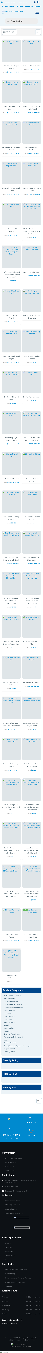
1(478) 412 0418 (11, 1135)
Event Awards (9, 1010)
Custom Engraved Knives (13, 1007)
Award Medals (9, 999)
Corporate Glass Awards (13, 1004)
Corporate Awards (11, 1002)
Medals (6, 1025)
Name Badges (9, 1028)
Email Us (31, 1122)
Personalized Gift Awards (13, 1037)
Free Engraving (9, 1016)
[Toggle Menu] (37, 13)
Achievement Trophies (12, 996)
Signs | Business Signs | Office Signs (17, 1046)
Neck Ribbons (9, 1031)
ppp (5, 1040)
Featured (7, 1013)
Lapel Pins (8, 1019)
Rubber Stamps (10, 1043)
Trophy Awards (10, 1049)
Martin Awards (9, 1022)
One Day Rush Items (12, 1034)
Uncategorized (9, 1052)
